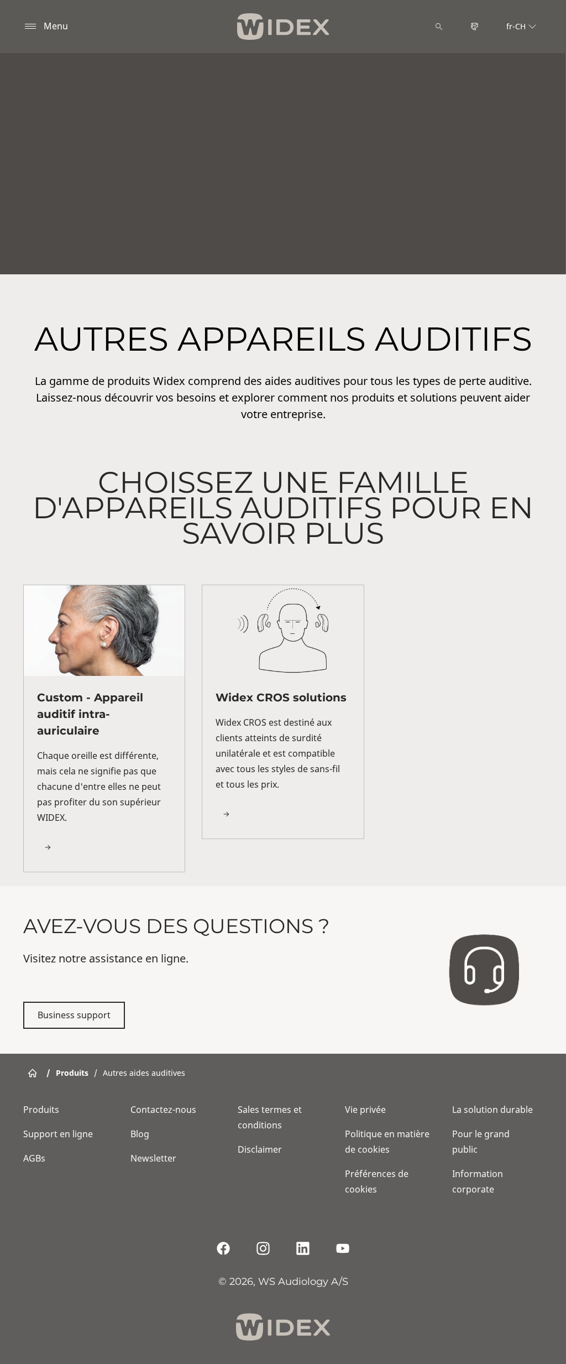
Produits (41, 1109)
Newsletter (153, 1158)
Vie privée (365, 1109)
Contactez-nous (163, 1109)
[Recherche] (439, 26)
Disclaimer (260, 1149)
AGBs (34, 1158)
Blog (139, 1134)
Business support (74, 1015)
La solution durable (492, 1109)
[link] (104, 728)
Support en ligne (58, 1134)
